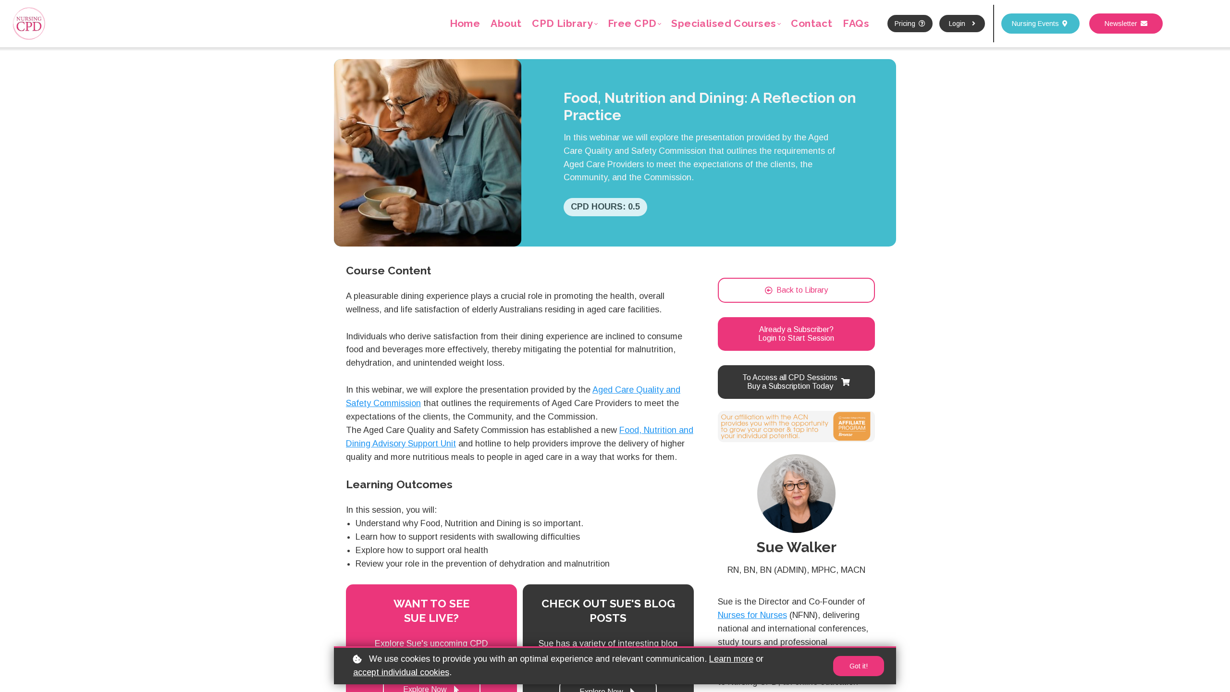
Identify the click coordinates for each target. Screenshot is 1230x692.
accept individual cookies (401, 672)
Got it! (858, 666)
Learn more (731, 659)
